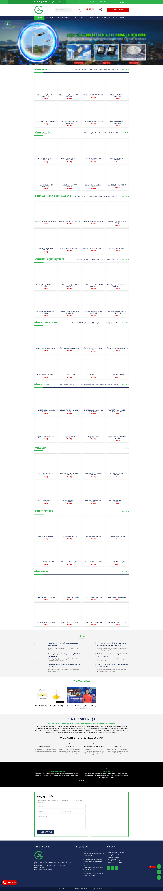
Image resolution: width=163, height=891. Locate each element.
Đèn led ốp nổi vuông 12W (69, 562)
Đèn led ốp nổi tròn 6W (45, 536)
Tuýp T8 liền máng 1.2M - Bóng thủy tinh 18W (93, 410)
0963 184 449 (89, 10)
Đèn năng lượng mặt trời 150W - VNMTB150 (70, 312)
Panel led (40, 448)
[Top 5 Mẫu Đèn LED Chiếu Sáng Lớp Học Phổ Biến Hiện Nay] (41, 643)
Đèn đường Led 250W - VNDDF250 (117, 122)
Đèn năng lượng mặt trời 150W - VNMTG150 (93, 285)
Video (122, 18)
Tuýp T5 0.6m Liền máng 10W (45, 437)
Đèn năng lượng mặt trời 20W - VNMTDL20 (45, 312)
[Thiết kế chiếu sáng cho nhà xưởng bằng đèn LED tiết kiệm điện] (89, 664)
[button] (79, 780)
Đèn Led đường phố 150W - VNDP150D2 (45, 95)
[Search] (69, 10)
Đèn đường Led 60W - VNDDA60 (46, 122)
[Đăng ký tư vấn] (159, 872)
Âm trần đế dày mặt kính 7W (45, 375)
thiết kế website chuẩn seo (102, 888)
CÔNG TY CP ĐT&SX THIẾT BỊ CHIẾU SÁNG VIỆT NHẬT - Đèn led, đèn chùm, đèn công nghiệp (81, 723)
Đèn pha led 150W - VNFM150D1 (45, 221)
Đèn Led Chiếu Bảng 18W (67, 385)
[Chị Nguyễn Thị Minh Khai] (106, 768)
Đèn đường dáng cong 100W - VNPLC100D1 (69, 122)
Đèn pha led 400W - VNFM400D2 (69, 221)
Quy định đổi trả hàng (114, 860)
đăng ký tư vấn (118, 10)
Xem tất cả (125, 69)
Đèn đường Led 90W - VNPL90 (93, 122)
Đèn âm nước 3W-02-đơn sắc (70, 597)
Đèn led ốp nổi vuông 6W (46, 562)
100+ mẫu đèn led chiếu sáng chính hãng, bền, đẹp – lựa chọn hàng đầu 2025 (92, 861)
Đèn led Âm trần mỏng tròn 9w (45, 348)
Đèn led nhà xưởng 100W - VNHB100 (45, 159)
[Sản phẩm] (159, 866)
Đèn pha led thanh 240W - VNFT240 (46, 249)
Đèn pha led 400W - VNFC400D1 (70, 248)
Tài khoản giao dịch (113, 857)
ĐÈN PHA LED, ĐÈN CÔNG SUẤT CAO (52, 196)
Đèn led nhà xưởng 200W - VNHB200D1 (93, 185)
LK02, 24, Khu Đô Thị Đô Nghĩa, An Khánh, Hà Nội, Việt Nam (94, 2)
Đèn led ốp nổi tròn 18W (93, 536)
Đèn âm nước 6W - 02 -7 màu (117, 622)
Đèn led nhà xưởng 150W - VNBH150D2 (69, 159)
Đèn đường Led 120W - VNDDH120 (117, 95)
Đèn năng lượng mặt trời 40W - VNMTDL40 (117, 312)
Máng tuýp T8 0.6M (69, 437)
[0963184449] (159, 877)
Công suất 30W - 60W (97, 259)
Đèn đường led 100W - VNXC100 (93, 95)
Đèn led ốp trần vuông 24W (117, 562)
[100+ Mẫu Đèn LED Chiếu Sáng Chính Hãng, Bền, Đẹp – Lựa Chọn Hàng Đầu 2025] (89, 643)
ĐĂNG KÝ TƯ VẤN (46, 832)
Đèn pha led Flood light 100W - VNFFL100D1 (117, 222)
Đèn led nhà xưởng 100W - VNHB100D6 (45, 185)
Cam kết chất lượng (103, 18)
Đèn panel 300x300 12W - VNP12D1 (45, 474)
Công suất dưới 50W (80, 69)
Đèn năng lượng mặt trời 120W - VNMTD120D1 (117, 285)
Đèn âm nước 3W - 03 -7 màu (46, 622)
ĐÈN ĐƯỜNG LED (42, 69)
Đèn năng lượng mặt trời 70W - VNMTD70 (45, 285)
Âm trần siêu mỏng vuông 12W (69, 348)
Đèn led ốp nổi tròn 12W (69, 536)
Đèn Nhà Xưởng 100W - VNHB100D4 (117, 159)
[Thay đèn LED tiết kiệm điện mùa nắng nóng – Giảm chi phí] (41, 664)
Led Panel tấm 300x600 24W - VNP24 (69, 474)
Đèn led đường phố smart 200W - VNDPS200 (69, 95)
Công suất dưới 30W (82, 259)
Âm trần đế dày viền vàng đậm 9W (93, 348)
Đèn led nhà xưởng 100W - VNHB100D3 (93, 159)
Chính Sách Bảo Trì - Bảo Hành (116, 852)
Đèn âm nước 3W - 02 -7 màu (93, 597)
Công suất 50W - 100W (95, 69)
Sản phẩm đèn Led (63, 18)
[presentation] (6, 43)
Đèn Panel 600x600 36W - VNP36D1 (45, 500)
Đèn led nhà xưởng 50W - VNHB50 (69, 185)
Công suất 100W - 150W (111, 69)
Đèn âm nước (41, 571)
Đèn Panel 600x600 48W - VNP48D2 (69, 500)
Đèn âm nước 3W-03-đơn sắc (117, 597)
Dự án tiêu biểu (79, 18)
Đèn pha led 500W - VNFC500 (93, 221)
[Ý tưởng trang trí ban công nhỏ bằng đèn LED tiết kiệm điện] (41, 654)
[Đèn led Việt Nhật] (38, 9)
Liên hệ (115, 18)
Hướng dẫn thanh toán (114, 855)
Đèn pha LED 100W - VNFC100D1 (93, 248)
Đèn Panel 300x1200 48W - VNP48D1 (117, 474)
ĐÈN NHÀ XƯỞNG (43, 132)
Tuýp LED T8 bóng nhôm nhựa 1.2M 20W (117, 437)
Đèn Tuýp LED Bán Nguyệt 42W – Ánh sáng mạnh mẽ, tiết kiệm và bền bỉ (97, 385)
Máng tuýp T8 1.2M (93, 437)
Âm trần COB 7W (70, 375)
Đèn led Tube (41, 384)
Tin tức (90, 18)
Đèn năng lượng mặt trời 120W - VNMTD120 (70, 285)
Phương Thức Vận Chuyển (115, 862)
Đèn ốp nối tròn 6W (93, 375)
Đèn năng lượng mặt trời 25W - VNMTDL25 (93, 312)
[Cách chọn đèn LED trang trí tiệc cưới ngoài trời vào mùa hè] (89, 654)
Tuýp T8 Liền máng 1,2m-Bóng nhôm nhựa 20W (117, 410)
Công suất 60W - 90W (112, 259)
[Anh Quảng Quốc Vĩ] (56, 768)
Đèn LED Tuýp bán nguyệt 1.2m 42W (69, 410)
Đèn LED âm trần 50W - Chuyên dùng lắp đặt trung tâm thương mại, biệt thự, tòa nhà (93, 323)
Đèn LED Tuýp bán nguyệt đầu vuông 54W (46, 410)
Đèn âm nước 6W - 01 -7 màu (93, 622)
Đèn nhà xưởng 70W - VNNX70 (117, 185)
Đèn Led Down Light (45, 322)
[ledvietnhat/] (108, 868)
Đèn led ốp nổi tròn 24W (117, 536)
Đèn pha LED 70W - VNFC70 (117, 248)
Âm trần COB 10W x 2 (117, 375)
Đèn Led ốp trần (43, 511)
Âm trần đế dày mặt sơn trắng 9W (117, 348)
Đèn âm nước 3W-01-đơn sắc (46, 597)
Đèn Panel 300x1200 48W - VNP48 (93, 474)
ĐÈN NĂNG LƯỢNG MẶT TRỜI (49, 259)
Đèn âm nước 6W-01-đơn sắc (70, 622)
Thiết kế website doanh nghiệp (88, 888)
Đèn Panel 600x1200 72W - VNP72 (93, 500)
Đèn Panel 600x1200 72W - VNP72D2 (117, 500)
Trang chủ (39, 18)
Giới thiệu (49, 18)
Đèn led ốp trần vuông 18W (93, 562)
